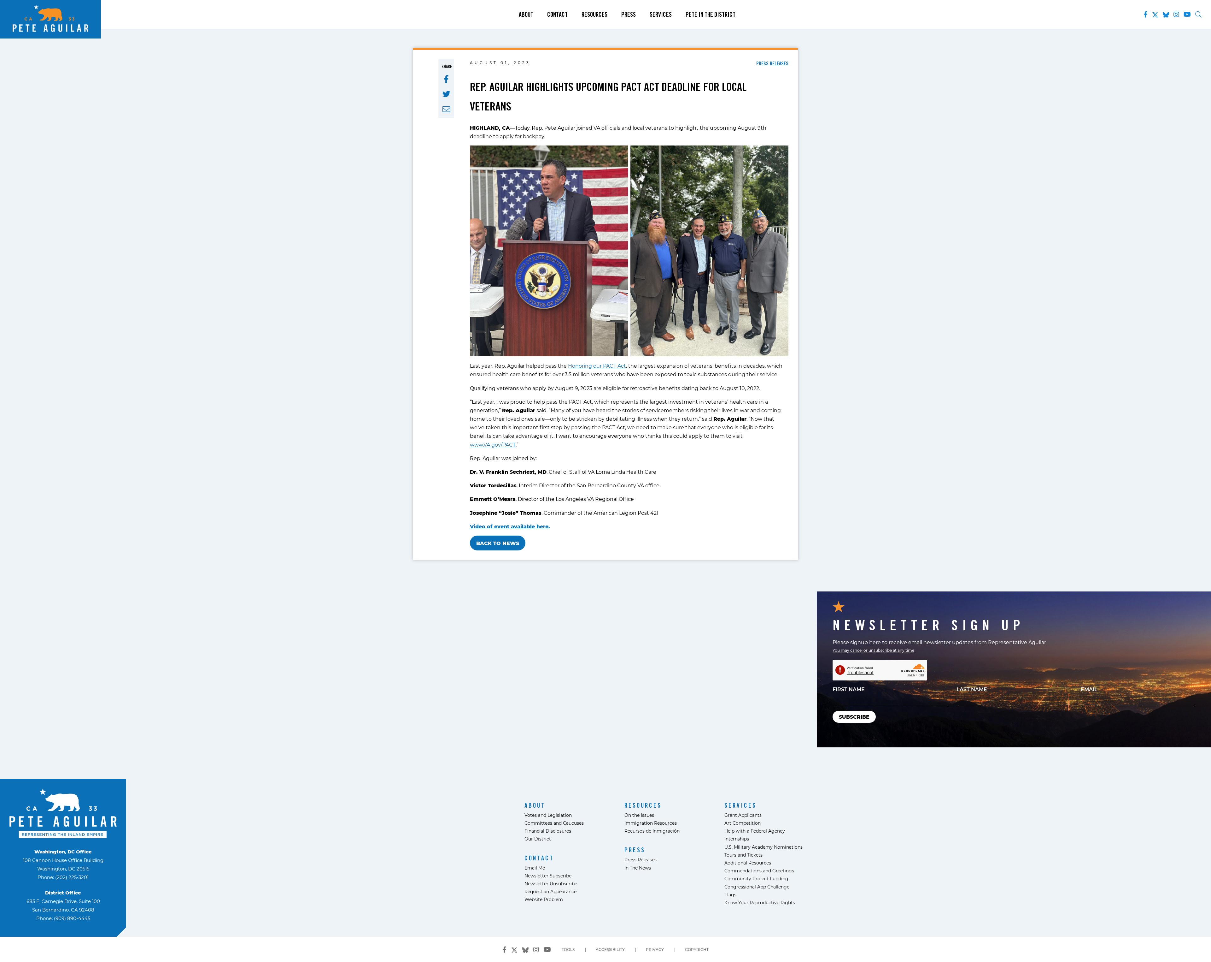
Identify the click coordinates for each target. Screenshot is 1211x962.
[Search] (1198, 14)
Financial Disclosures (547, 831)
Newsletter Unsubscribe (550, 884)
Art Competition (742, 823)
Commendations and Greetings (759, 871)
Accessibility (610, 949)
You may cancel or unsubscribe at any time (873, 650)
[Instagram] (1176, 14)
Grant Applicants (743, 815)
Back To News (497, 543)
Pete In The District (710, 14)
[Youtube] (1187, 14)
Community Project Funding (756, 879)
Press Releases (640, 860)
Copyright (697, 949)
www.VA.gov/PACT (493, 444)
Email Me (534, 868)
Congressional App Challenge (756, 887)
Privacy (655, 949)
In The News (637, 868)
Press (628, 14)
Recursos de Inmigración (652, 831)
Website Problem (543, 899)
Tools (568, 949)
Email (1089, 689)
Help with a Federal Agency (754, 831)
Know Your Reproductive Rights (759, 903)
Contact (557, 14)
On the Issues (639, 815)
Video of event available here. (510, 526)
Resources (594, 14)
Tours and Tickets (743, 855)
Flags (730, 895)
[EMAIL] (446, 109)
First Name (849, 689)
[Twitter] (1155, 13)
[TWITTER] (446, 94)
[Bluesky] (1166, 13)
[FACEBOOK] (446, 79)
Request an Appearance (550, 891)
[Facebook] (1146, 14)
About (526, 14)
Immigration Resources (650, 823)
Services (661, 14)
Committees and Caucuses (554, 823)
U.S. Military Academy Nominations (763, 847)
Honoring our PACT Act (597, 365)
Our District (537, 839)
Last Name (972, 689)
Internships (736, 839)
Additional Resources (747, 863)
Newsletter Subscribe (547, 876)
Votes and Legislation (548, 815)
